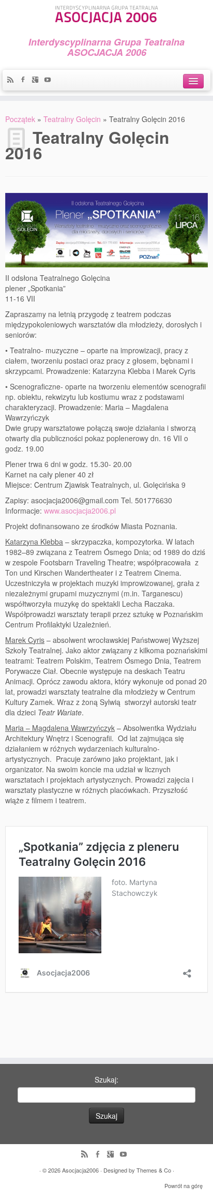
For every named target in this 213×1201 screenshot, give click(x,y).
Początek (20, 119)
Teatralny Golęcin (72, 119)
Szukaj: (106, 1079)
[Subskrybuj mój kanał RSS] (13, 80)
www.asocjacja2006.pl (80, 510)
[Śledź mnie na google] (38, 80)
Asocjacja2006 (80, 1170)
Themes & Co (153, 1170)
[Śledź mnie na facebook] (25, 80)
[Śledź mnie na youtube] (50, 80)
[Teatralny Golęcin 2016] (106, 228)
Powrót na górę (183, 1185)
